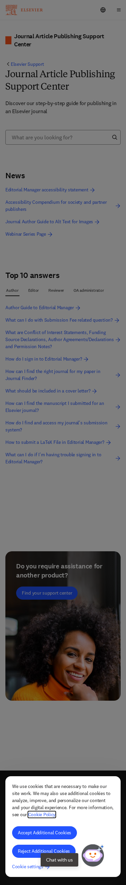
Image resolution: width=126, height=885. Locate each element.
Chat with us (59, 860)
